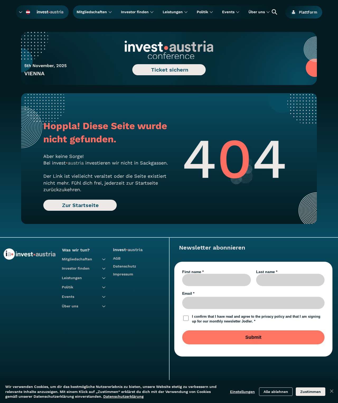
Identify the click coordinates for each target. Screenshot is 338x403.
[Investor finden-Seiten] (151, 12)
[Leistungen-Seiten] (185, 12)
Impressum (123, 274)
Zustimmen (310, 392)
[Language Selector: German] (25, 12)
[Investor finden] (104, 268)
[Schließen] (331, 391)
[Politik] (104, 287)
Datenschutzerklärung (123, 396)
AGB (116, 258)
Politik (67, 287)
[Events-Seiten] (237, 12)
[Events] (104, 297)
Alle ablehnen (276, 392)
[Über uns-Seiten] (268, 12)
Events (68, 296)
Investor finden (76, 268)
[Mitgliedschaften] (104, 259)
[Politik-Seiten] (211, 12)
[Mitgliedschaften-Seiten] (110, 12)
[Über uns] (104, 306)
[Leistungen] (104, 278)
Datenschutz (124, 266)
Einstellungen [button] (242, 392)
